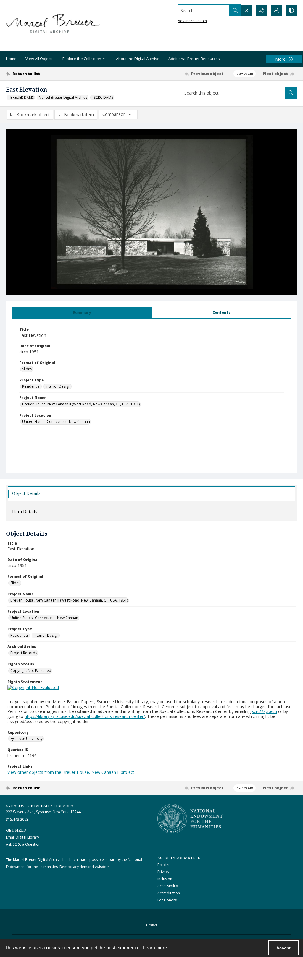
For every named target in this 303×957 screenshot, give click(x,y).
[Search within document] (291, 93)
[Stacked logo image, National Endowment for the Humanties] (190, 818)
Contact (151, 925)
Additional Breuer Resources (194, 58)
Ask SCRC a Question (23, 844)
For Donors (167, 900)
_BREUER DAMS (21, 97)
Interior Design (58, 386)
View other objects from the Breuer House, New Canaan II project (70, 772)
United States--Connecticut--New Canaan (56, 421)
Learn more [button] (155, 947)
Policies (163, 864)
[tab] (82, 312)
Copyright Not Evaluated (30, 670)
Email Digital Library (22, 837)
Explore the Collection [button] (81, 58)
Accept (283, 947)
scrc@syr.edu (264, 711)
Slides (27, 368)
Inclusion (164, 878)
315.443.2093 (17, 819)
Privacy (163, 871)
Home (11, 58)
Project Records (23, 652)
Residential (31, 386)
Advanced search (192, 20)
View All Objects (39, 58)
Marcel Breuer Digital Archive (63, 97)
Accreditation (168, 893)
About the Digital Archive (137, 58)
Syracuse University (26, 738)
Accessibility (167, 885)
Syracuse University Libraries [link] (40, 806)
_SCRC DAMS (102, 97)
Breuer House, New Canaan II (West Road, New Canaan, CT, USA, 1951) (81, 404)
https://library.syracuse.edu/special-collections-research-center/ (85, 716)
